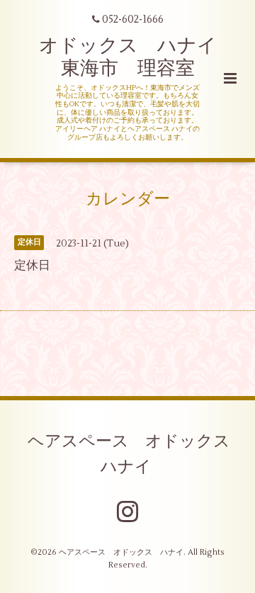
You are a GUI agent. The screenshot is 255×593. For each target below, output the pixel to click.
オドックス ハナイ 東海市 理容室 (137, 57)
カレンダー (128, 198)
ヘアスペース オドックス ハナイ (137, 454)
